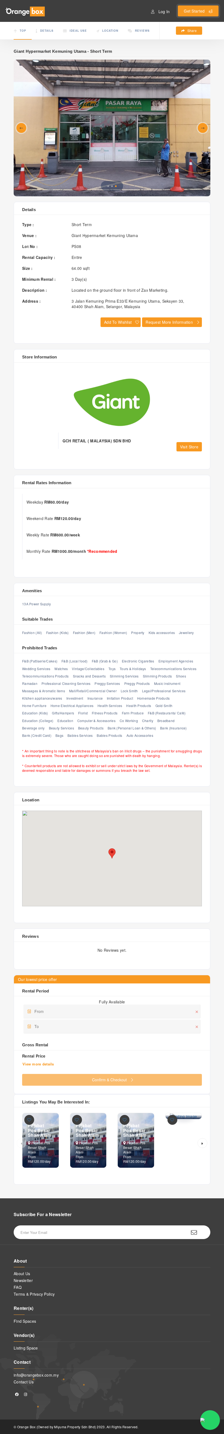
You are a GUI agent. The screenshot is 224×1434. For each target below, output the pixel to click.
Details (47, 31)
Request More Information (169, 322)
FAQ (18, 1287)
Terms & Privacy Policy (34, 1294)
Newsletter (23, 1280)
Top (23, 31)
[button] (116, 186)
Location (110, 31)
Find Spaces (25, 1321)
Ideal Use (78, 31)
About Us (22, 1273)
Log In (164, 11)
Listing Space (26, 1348)
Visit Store (189, 446)
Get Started (195, 11)
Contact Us (24, 1382)
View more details (38, 1064)
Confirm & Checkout (109, 1079)
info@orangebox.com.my (36, 1375)
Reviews (142, 31)
